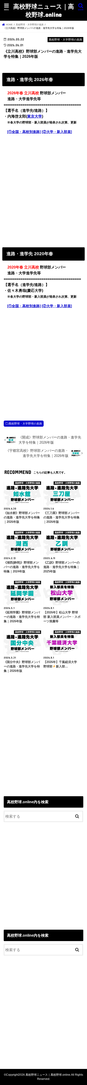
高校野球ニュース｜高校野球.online (43, 10)
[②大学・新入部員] (57, 132)
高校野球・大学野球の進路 (25, 423)
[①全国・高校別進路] (24, 132)
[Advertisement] (43, 189)
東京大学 (34, 116)
